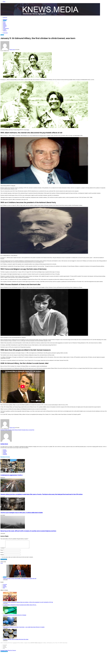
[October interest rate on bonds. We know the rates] (10, 637)
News (4, 21)
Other (4, 27)
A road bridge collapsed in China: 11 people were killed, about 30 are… (19, 605)
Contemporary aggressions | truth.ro (11, 475)
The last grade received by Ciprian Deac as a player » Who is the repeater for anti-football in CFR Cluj (28, 602)
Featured (4, 20)
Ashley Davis (12, 49)
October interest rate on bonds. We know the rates (15, 639)
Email (2, 552)
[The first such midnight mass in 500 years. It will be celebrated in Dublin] (12, 510)
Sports (4, 22)
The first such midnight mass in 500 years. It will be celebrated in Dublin (21, 512)
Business (4, 25)
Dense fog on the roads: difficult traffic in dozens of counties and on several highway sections (28, 531)
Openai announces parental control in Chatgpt (14, 615)
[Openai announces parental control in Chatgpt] (10, 613)
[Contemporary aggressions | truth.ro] (12, 472)
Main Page (5, 19)
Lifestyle (4, 26)
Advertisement (6, 28)
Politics (4, 23)
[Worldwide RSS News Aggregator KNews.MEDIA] (50, 15)
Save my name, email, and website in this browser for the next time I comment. (17, 557)
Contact (4, 29)
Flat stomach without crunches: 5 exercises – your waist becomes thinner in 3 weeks (23, 627)
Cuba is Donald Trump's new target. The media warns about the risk (19, 578)
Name (2, 550)
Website (2, 554)
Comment (2, 547)
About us (5, 30)
